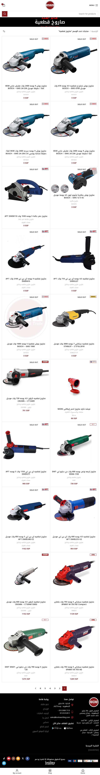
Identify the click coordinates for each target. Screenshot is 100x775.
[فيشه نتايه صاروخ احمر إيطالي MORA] (74, 383)
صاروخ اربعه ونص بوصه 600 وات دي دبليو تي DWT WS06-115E (74, 473)
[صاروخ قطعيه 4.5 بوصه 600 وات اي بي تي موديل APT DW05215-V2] (74, 511)
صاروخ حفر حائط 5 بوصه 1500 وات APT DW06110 (26, 216)
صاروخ (81, 91)
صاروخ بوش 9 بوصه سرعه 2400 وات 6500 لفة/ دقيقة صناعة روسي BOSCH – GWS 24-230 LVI (26, 152)
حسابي (46, 722)
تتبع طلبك (45, 704)
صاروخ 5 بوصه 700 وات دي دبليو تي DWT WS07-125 (26, 668)
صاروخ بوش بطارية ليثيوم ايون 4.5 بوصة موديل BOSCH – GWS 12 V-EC (74, 196)
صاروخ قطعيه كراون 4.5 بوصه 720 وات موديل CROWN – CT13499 (26, 400)
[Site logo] (50, 5)
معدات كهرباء (26, 222)
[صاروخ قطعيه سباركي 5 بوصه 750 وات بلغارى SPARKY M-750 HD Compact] (74, 576)
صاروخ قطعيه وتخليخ (71, 91)
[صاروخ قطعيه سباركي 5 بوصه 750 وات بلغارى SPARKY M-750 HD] (74, 641)
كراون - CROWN (26, 407)
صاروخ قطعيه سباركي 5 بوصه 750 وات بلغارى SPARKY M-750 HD (74, 668)
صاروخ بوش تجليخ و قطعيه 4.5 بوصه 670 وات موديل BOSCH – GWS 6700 (74, 87)
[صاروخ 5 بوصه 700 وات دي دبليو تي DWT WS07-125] (26, 641)
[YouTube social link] (9, 758)
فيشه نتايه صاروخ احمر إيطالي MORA (74, 409)
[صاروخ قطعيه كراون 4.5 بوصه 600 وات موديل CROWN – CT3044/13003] (26, 576)
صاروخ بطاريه (74, 201)
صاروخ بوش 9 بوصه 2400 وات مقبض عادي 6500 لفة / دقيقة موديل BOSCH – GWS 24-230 (26, 87)
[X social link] (23, 758)
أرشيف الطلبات (43, 713)
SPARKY (74, 610)
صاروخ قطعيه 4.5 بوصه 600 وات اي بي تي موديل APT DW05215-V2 (74, 538)
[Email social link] (18, 758)
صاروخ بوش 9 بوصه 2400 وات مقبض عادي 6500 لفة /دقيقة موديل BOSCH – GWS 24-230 (74, 152)
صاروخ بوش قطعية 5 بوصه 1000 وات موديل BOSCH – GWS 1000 (26, 345)
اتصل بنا (45, 718)
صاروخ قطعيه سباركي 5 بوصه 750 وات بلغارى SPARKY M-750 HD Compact (74, 603)
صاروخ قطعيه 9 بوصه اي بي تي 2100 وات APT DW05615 (26, 280)
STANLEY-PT (74, 352)
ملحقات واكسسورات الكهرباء (74, 412)
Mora (74, 415)
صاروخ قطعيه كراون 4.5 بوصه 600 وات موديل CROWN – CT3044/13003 (26, 603)
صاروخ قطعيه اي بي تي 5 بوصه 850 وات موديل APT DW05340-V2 (26, 538)
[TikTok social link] (4, 758)
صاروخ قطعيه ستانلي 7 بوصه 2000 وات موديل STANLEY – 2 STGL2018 (74, 345)
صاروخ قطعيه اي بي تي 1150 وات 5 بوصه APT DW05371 (26, 473)
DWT (74, 480)
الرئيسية (94, 31)
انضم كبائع (44, 726)
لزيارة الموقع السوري (40, 731)
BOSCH (73, 94)
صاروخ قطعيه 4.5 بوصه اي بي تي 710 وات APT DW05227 (74, 280)
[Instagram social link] (13, 758)
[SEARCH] (4, 14)
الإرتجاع (46, 709)
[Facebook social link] (27, 758)
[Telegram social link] (4, 763)
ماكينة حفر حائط (23, 219)
